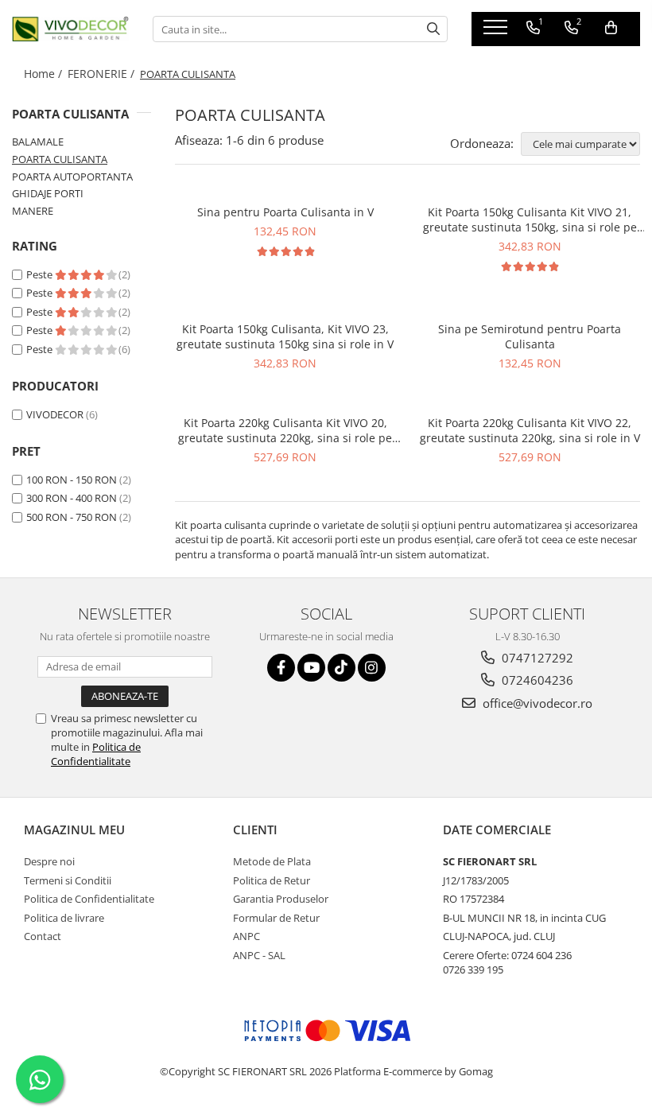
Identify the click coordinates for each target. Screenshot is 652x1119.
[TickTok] (341, 668)
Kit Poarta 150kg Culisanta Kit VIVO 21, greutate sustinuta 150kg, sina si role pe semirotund (530, 219)
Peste (40, 274)
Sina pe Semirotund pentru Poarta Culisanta (529, 336)
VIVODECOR (54, 414)
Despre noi (49, 861)
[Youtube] (311, 668)
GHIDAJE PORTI (47, 193)
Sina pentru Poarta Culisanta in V (285, 212)
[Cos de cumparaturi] (611, 28)
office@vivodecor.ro (535, 703)
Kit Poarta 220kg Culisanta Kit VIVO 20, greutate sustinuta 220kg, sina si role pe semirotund (285, 430)
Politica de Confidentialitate (96, 754)
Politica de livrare (64, 918)
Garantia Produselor (280, 899)
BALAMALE (38, 141)
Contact (42, 936)
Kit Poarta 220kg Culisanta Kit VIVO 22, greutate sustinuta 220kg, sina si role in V (530, 430)
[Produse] (497, 32)
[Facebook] (281, 668)
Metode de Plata (272, 861)
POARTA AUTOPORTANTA (72, 176)
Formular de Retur (276, 918)
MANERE (32, 211)
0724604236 (536, 680)
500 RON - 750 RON (71, 517)
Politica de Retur (271, 880)
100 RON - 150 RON (71, 479)
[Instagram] (372, 668)
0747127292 (536, 658)
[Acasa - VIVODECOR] (70, 29)
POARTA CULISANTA (59, 159)
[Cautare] (433, 29)
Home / (44, 73)
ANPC (246, 936)
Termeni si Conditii (67, 880)
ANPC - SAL (259, 955)
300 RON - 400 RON (71, 498)
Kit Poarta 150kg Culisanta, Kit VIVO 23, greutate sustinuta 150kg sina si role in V (285, 336)
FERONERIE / (103, 73)
